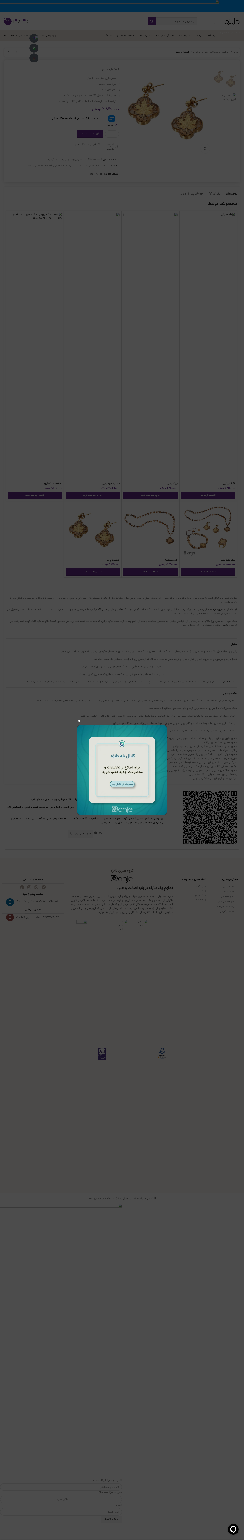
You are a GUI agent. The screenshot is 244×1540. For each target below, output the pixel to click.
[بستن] (79, 721)
